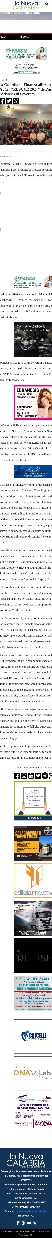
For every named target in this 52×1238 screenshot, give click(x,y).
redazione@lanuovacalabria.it (32, 1211)
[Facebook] (18, 1223)
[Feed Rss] (34, 1223)
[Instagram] (23, 1223)
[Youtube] (29, 1223)
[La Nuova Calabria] (26, 5)
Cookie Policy (30, 1231)
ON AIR (26, 37)
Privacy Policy (43, 1231)
